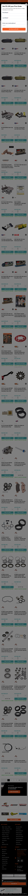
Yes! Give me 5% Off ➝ (14, 29)
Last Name (5, 17)
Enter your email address (8, 23)
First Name (5, 12)
